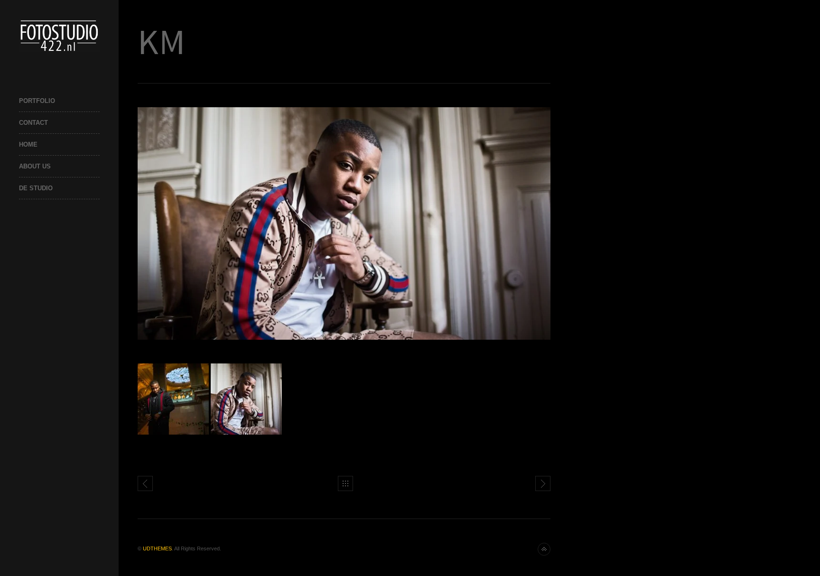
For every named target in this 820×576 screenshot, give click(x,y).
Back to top (544, 549)
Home (28, 144)
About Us (35, 166)
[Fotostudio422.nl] (59, 35)
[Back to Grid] (345, 483)
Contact (33, 122)
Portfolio (37, 100)
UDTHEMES (157, 548)
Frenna (145, 483)
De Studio (36, 188)
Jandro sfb (542, 483)
